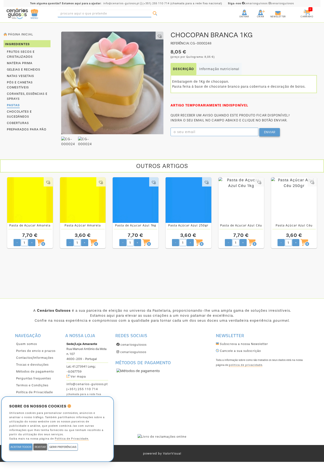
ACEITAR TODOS (20, 447)
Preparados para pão (26, 129)
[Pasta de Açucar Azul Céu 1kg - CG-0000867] (241, 200)
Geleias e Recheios (23, 69)
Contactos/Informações (34, 357)
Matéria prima (19, 63)
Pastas (13, 105)
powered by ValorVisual (162, 453)
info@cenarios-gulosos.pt (121, 3)
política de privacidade (245, 365)
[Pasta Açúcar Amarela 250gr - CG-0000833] (83, 200)
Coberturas (18, 123)
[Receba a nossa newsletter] (273, 11)
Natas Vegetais (20, 76)
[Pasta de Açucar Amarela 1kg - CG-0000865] (30, 200)
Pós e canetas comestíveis (20, 85)
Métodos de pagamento (35, 371)
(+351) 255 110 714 (156, 3)
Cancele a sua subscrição (240, 351)
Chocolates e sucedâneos (19, 114)
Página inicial (20, 34)
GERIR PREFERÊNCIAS (62, 447)
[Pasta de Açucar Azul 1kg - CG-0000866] (135, 200)
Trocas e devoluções (32, 364)
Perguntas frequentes (33, 378)
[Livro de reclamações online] (162, 436)
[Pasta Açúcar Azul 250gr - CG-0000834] (188, 200)
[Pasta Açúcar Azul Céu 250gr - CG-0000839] (294, 200)
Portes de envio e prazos (36, 351)
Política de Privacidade (34, 392)
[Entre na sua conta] (240, 11)
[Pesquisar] (154, 13)
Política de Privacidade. (72, 438)
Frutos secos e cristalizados (21, 54)
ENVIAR (269, 132)
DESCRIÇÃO (183, 69)
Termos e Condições (32, 385)
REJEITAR (40, 447)
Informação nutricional (219, 69)
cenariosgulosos (248, 3)
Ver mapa (77, 376)
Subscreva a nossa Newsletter (243, 344)
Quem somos (26, 344)
